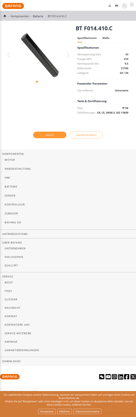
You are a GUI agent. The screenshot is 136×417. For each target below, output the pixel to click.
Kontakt (11, 316)
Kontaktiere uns (17, 324)
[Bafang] (13, 8)
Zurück (50, 135)
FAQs (8, 291)
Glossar (11, 299)
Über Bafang (12, 242)
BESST (9, 282)
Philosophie (14, 257)
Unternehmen (15, 248)
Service (7, 276)
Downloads (11, 361)
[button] (68, 54)
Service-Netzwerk (18, 333)
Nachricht (13, 308)
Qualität (11, 265)
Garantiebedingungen (22, 350)
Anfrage (11, 341)
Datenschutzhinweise (87, 411)
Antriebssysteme (15, 234)
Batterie (38, 16)
